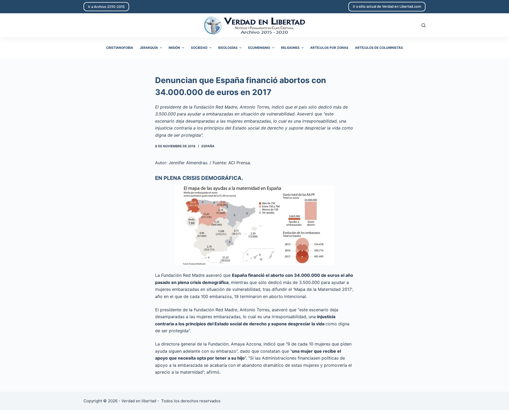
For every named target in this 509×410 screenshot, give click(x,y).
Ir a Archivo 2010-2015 (106, 7)
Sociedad (199, 48)
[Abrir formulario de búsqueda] (423, 25)
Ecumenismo (259, 48)
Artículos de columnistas (379, 48)
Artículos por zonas (329, 48)
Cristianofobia (119, 48)
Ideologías (228, 48)
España (207, 146)
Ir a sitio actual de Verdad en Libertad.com (387, 6)
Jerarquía (149, 48)
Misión (174, 48)
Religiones (290, 48)
